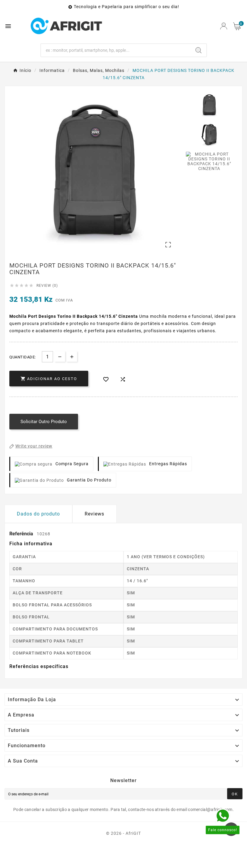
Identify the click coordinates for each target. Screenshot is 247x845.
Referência (21, 534)
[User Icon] (223, 26)
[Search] (198, 50)
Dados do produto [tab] (38, 514)
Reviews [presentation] (94, 514)
